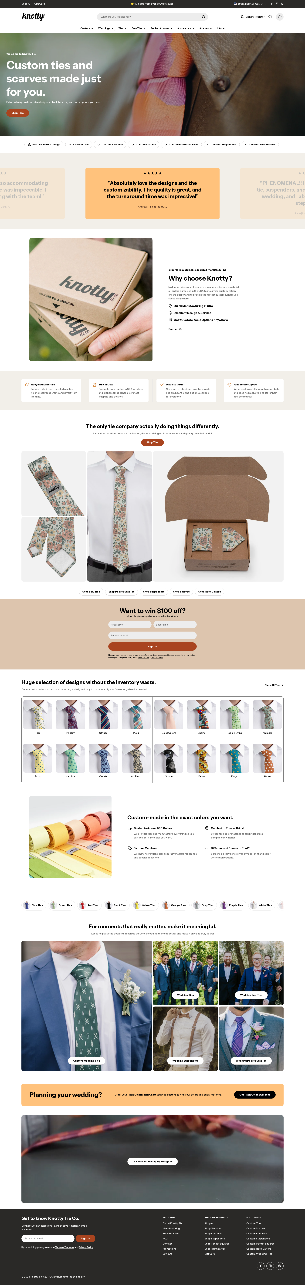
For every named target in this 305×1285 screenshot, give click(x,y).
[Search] (204, 17)
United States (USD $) (250, 3)
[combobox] (152, 17)
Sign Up (152, 646)
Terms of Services (64, 1247)
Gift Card (39, 3)
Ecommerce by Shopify (71, 1276)
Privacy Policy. (86, 1247)
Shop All (26, 3)
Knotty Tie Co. (38, 1276)
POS (50, 1276)
